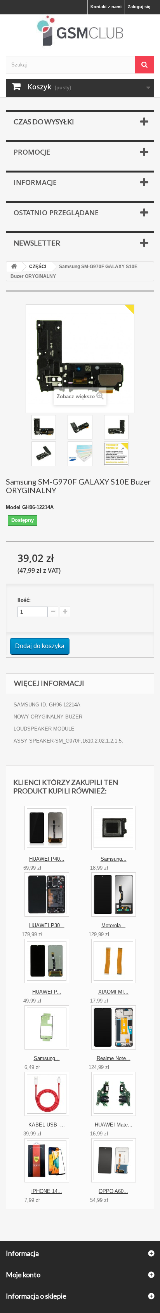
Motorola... (113, 925)
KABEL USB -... (46, 1125)
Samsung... (114, 859)
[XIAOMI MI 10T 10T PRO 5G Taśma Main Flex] (113, 961)
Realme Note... (113, 1058)
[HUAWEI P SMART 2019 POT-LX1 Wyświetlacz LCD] (46, 961)
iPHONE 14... (46, 1191)
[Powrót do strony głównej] (14, 267)
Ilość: (24, 600)
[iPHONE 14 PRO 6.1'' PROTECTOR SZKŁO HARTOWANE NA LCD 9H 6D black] (46, 1160)
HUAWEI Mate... (113, 1125)
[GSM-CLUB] (80, 32)
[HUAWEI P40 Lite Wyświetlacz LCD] (46, 828)
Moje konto (23, 1274)
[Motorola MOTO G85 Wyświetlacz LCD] (113, 894)
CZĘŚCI (37, 266)
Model (13, 507)
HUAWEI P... (46, 992)
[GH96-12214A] (43, 427)
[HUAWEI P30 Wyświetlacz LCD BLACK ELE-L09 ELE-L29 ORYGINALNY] (46, 894)
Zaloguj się (139, 6)
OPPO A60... (113, 1191)
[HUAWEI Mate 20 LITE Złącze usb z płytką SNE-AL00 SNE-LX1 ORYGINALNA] (113, 1094)
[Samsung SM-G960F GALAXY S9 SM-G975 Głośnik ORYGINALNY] (113, 828)
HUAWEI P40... (46, 859)
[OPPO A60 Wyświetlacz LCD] (113, 1160)
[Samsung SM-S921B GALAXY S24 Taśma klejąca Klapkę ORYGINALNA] (46, 1027)
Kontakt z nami (106, 6)
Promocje (32, 152)
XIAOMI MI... (113, 992)
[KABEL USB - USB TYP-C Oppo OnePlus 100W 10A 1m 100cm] (46, 1094)
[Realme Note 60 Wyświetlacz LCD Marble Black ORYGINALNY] (113, 1027)
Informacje (35, 182)
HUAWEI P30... (46, 925)
